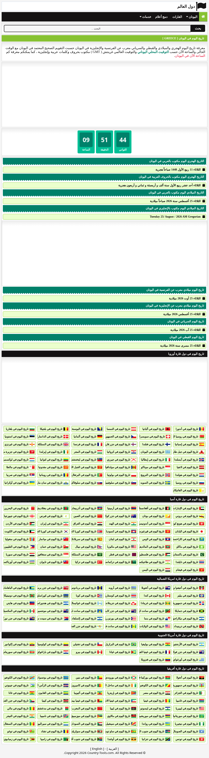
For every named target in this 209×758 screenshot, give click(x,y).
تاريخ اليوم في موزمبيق (83, 716)
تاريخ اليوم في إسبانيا (186, 444)
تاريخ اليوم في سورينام (16, 652)
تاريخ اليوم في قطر (119, 554)
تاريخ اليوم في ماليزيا (118, 546)
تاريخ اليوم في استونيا (17, 436)
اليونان (192, 16)
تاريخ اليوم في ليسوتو (152, 708)
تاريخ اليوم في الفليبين (16, 546)
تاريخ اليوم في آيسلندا (186, 459)
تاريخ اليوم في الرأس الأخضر (46, 685)
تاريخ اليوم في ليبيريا (187, 708)
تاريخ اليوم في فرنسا (84, 444)
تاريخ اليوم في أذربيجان (83, 508)
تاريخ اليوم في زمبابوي (16, 739)
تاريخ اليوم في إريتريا (118, 692)
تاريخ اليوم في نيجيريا (186, 723)
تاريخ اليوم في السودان (83, 723)
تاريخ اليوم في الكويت (16, 531)
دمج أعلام (161, 16)
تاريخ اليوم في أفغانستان (150, 508)
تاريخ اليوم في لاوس (153, 539)
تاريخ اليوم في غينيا (153, 700)
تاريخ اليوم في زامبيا (51, 739)
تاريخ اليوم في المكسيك (15, 610)
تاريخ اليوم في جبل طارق (184, 451)
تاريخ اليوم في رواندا (153, 723)
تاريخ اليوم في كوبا (86, 595)
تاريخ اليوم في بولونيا (118, 474)
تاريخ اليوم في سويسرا (152, 436)
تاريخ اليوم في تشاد (51, 731)
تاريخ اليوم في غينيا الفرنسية (148, 652)
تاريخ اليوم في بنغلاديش (49, 508)
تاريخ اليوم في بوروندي (117, 677)
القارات (177, 16)
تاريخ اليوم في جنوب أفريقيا (81, 739)
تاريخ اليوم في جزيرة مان (15, 451)
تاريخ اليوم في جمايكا (186, 610)
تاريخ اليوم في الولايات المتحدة (147, 626)
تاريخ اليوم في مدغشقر (49, 708)
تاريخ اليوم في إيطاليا (152, 459)
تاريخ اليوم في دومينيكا (16, 595)
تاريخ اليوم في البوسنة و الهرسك (78, 428)
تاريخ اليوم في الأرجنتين (185, 644)
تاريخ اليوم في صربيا (17, 474)
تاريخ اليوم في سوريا (17, 554)
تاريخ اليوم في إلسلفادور (82, 618)
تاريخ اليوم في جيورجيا (16, 516)
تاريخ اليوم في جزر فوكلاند (183, 652)
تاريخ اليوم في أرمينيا (118, 508)
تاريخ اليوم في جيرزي (118, 459)
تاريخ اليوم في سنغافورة (49, 554)
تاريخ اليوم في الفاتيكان (185, 490)
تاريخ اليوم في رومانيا (50, 474)
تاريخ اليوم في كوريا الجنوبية (47, 531)
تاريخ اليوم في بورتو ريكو (116, 618)
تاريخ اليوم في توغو (18, 731)
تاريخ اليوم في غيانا (119, 652)
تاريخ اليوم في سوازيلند (83, 731)
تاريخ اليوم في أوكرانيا (16, 482)
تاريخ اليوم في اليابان (186, 531)
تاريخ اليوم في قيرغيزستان (149, 531)
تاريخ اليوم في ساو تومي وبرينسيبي (110, 731)
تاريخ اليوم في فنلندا (153, 444)
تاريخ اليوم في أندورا (187, 428)
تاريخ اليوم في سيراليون (49, 723)
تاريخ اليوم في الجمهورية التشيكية (111, 436)
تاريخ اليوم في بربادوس (83, 587)
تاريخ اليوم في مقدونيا (50, 467)
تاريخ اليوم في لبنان (119, 539)
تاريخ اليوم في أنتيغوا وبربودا (182, 587)
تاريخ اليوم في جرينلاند (118, 603)
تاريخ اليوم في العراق (84, 523)
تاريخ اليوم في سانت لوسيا (81, 610)
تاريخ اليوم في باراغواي (49, 652)
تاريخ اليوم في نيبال (85, 546)
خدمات (146, 16)
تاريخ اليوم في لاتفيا (187, 467)
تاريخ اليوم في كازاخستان (184, 539)
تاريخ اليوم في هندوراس (49, 603)
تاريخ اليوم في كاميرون (83, 685)
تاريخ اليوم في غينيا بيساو (82, 700)
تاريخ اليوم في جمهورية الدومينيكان (179, 603)
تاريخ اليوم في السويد (152, 482)
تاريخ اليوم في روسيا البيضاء (183, 436)
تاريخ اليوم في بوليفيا (152, 644)
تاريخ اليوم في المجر (85, 451)
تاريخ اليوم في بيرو (86, 652)
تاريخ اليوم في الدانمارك (49, 436)
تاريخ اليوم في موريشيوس (149, 716)
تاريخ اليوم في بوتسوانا (49, 677)
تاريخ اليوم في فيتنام (187, 569)
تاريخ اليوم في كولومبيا (50, 644)
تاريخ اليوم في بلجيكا (51, 428)
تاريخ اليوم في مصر (153, 692)
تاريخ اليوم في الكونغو (16, 677)
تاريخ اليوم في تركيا (85, 562)
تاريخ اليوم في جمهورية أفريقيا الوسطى (176, 685)
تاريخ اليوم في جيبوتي (17, 685)
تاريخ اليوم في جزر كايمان (116, 610)
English (97, 749)
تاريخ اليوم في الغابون (50, 692)
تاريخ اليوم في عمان (51, 546)
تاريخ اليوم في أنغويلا (152, 587)
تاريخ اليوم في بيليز (187, 595)
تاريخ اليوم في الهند (119, 523)
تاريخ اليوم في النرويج (152, 474)
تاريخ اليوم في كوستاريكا (116, 595)
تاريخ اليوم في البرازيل (117, 644)
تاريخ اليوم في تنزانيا (153, 739)
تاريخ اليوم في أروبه (119, 587)
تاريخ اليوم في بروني (187, 516)
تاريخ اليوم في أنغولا (187, 677)
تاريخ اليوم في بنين (86, 677)
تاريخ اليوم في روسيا (187, 482)
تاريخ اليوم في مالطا (17, 467)
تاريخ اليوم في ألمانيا (85, 436)
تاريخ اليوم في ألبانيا (153, 428)
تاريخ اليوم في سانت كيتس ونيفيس (145, 610)
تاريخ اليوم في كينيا (52, 700)
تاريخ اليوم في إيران (51, 523)
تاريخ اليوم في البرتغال (84, 474)
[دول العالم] (203, 16)
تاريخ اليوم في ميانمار (50, 539)
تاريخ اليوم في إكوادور (16, 644)
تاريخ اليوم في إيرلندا (50, 451)
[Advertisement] (104, 94)
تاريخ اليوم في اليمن (153, 569)
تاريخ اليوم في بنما (154, 618)
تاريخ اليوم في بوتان (153, 516)
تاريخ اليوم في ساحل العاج (115, 685)
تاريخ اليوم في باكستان (185, 554)
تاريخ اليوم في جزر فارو (117, 444)
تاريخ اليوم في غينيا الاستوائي (114, 700)
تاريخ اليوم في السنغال (16, 723)
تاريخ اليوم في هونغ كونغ (184, 523)
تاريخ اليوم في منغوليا (17, 539)
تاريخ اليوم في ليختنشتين (82, 459)
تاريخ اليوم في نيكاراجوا (185, 618)
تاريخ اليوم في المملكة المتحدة (45, 444)
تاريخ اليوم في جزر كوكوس (115, 516)
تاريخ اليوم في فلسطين (151, 554)
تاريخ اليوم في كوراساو (49, 595)
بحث (198, 28)
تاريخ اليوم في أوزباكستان (14, 562)
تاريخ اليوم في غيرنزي (16, 444)
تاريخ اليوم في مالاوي (118, 716)
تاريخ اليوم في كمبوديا (118, 531)
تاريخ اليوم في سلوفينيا (117, 482)
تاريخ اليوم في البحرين (16, 508)
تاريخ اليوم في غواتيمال (83, 603)
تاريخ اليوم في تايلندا (187, 562)
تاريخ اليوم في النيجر (17, 716)
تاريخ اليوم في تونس (187, 739)
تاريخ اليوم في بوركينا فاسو (149, 677)
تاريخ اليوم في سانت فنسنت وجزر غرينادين (106, 626)
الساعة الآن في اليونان (190, 55)
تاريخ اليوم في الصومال (185, 731)
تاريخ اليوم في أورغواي (185, 659)
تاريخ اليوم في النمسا (118, 428)
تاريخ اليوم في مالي (18, 708)
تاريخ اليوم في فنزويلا (152, 659)
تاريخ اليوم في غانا (19, 692)
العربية (113, 749)
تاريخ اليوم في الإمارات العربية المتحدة (177, 508)
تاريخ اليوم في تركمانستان (115, 562)
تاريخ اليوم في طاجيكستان (149, 562)
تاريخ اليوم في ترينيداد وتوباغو (181, 626)
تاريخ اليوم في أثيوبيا (85, 692)
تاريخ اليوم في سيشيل (118, 723)
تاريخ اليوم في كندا (154, 595)
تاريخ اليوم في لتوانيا (51, 459)
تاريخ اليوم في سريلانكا (83, 539)
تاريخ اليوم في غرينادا (152, 603)
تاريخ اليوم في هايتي (17, 603)
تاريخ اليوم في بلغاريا (17, 428)
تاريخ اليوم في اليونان (152, 451)
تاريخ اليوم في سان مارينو (48, 482)
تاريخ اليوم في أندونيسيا (151, 523)
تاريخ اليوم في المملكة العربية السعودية (74, 554)
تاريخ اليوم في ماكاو (187, 546)
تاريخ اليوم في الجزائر (186, 692)
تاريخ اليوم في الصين (84, 516)
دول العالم (186, 6)
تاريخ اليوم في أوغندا (119, 739)
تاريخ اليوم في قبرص (51, 516)
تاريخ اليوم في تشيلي (84, 644)
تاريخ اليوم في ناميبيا (51, 716)
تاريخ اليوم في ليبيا (120, 708)
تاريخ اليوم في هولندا (186, 474)
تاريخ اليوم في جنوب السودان (148, 731)
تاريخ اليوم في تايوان (51, 562)
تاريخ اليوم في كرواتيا (118, 451)
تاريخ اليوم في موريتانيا (185, 716)
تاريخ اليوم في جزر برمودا (48, 587)
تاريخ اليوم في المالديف (151, 546)
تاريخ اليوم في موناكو (152, 467)
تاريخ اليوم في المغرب (84, 708)
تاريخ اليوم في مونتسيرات (48, 610)
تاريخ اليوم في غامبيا (187, 700)
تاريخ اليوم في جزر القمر (15, 700)
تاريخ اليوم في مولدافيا (117, 467)
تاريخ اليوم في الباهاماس (15, 587)
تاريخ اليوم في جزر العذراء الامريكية (77, 626)
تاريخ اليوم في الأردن (17, 523)
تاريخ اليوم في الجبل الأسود (81, 467)
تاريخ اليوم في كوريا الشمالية (80, 531)
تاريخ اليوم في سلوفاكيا (83, 482)
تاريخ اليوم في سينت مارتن (47, 618)
